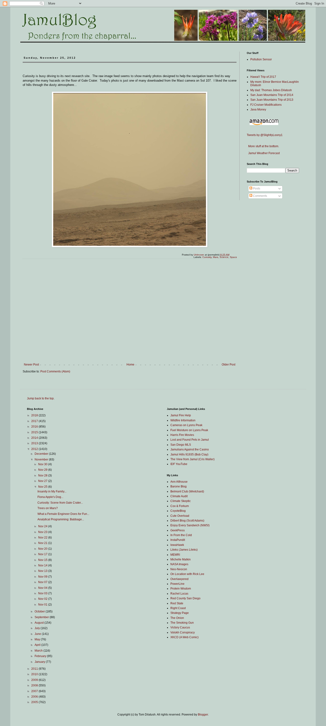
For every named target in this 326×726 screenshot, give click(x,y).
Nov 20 (43, 548)
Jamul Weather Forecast (263, 153)
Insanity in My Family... (51, 491)
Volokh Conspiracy (182, 632)
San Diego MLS (180, 444)
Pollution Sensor (261, 59)
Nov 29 (43, 469)
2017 (35, 421)
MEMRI (175, 554)
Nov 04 (43, 588)
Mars (215, 257)
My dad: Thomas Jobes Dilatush (271, 90)
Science (224, 257)
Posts (256, 188)
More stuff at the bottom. (263, 146)
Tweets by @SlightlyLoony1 (265, 135)
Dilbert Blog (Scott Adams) (187, 520)
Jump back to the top (40, 398)
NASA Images (179, 564)
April (38, 645)
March (39, 650)
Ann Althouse (179, 481)
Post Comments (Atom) (55, 371)
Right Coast (178, 608)
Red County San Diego (185, 598)
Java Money (258, 109)
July (38, 628)
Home (130, 364)
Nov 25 (43, 486)
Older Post (228, 364)
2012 (35, 449)
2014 (35, 437)
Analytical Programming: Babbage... (60, 519)
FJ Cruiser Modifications (266, 104)
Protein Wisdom (180, 588)
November (42, 459)
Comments (259, 196)
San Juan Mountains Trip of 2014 (271, 95)
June (38, 634)
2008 (35, 685)
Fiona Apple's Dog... (50, 497)
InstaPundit (177, 540)
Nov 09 (43, 576)
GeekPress (177, 530)
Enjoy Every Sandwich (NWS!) (190, 525)
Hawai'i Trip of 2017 (263, 76)
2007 (35, 691)
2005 (35, 702)
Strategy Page (179, 613)
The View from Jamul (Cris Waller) (192, 459)
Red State (176, 603)
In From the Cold (181, 535)
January (40, 661)
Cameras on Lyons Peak (186, 425)
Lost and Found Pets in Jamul (189, 439)
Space (233, 257)
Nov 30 (43, 464)
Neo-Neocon (178, 569)
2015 (35, 432)
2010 (35, 674)
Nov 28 (43, 475)
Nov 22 (43, 537)
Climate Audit (179, 496)
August (39, 622)
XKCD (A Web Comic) (184, 637)
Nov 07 (43, 582)
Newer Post (31, 364)
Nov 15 (43, 560)
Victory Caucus (180, 627)
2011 (35, 668)
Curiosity (206, 257)
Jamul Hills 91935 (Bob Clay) (189, 454)
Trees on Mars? (47, 508)
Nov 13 (43, 571)
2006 (35, 696)
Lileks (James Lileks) (184, 549)
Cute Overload (179, 515)
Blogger (203, 714)
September (42, 617)
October (40, 611)
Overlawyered (179, 579)
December (42, 453)
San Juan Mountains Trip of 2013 (271, 99)
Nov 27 (43, 481)
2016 (35, 426)
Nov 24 (43, 526)
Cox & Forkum (179, 506)
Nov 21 (43, 543)
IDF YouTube (178, 464)
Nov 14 (43, 565)
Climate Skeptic (180, 501)
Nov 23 (43, 532)
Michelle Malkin (180, 559)
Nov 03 (43, 593)
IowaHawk (177, 545)
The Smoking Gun (182, 622)
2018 (35, 415)
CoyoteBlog (178, 510)
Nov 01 (43, 604)
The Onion (177, 618)
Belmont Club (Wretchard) (187, 491)
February (41, 656)
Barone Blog (178, 486)
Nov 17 (43, 554)
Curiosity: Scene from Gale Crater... (60, 502)
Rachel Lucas (179, 593)
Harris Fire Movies (182, 435)
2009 (35, 680)
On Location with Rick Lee (187, 574)
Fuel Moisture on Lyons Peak (189, 430)
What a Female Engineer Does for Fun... (63, 514)
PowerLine (177, 583)
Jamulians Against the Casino (189, 449)
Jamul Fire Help (180, 415)
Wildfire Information (182, 420)
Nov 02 (43, 599)
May (38, 639)
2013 (35, 443)
